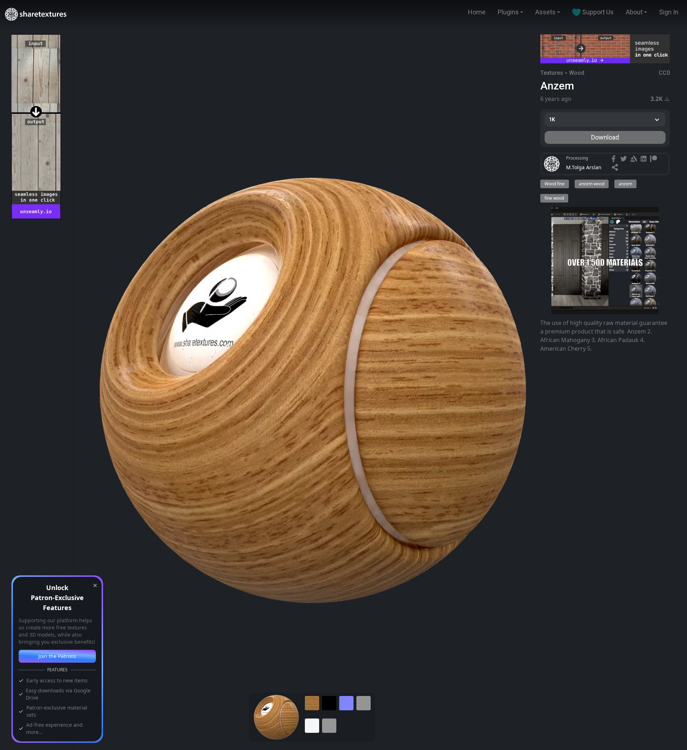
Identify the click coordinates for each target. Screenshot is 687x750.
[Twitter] (624, 159)
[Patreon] (654, 159)
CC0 (664, 72)
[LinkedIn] (644, 159)
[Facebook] (614, 159)
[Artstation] (634, 159)
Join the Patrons (57, 656)
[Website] (616, 168)
